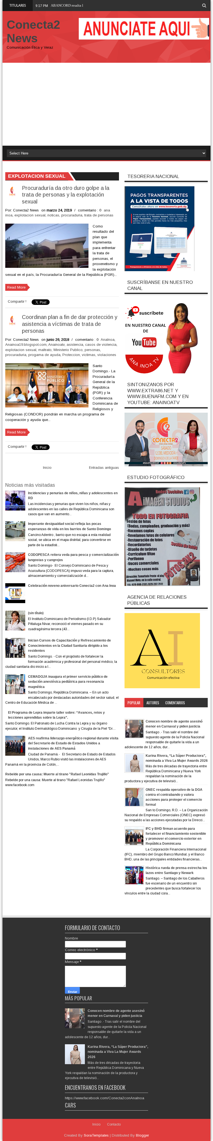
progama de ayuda (44, 355)
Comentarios (175, 702)
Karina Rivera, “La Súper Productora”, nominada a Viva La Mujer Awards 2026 (118, 1052)
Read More (16, 287)
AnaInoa (108, 339)
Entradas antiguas (104, 467)
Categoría (135, 712)
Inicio (47, 467)
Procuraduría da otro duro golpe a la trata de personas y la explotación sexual (65, 195)
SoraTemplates (96, 1135)
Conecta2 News (33, 31)
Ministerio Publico (68, 350)
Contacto (114, 1124)
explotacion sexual (29, 215)
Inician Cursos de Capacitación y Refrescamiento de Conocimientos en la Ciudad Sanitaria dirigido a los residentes (69, 645)
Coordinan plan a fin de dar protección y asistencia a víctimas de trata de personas (69, 324)
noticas (53, 215)
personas (92, 350)
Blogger (142, 1135)
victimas (88, 355)
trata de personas (98, 215)
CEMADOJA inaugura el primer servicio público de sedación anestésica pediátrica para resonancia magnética (68, 682)
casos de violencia (100, 344)
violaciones (106, 355)
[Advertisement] (106, 104)
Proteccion (71, 355)
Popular (134, 702)
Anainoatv (56, 344)
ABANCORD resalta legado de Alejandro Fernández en (92, 5)
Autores (152, 702)
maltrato (45, 350)
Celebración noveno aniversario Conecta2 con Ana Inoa (72, 586)
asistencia (75, 344)
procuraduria (71, 215)
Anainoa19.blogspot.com (26, 344)
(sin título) (36, 613)
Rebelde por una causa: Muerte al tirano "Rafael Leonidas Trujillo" (57, 774)
